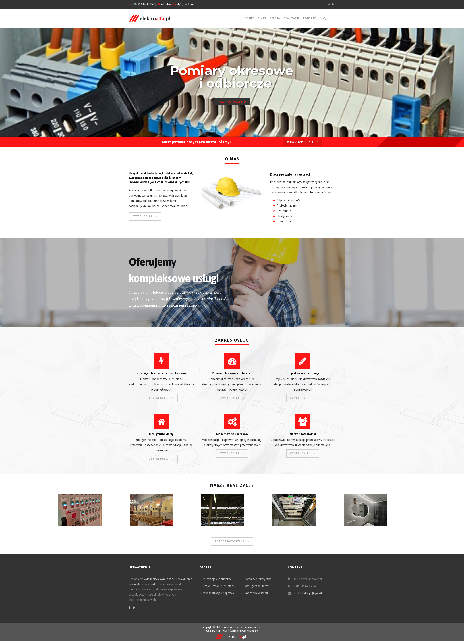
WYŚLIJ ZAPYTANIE (300, 141)
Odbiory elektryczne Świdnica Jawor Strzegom (232, 630)
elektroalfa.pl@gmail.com (311, 593)
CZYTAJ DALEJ (142, 216)
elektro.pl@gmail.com (178, 4)
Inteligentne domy (256, 586)
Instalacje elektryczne (217, 579)
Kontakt (309, 18)
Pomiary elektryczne (258, 579)
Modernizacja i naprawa (218, 593)
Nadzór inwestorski (257, 593)
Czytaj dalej (232, 101)
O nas (262, 18)
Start (249, 18)
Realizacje (292, 18)
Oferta (275, 18)
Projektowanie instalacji (219, 586)
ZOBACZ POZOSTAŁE (229, 541)
